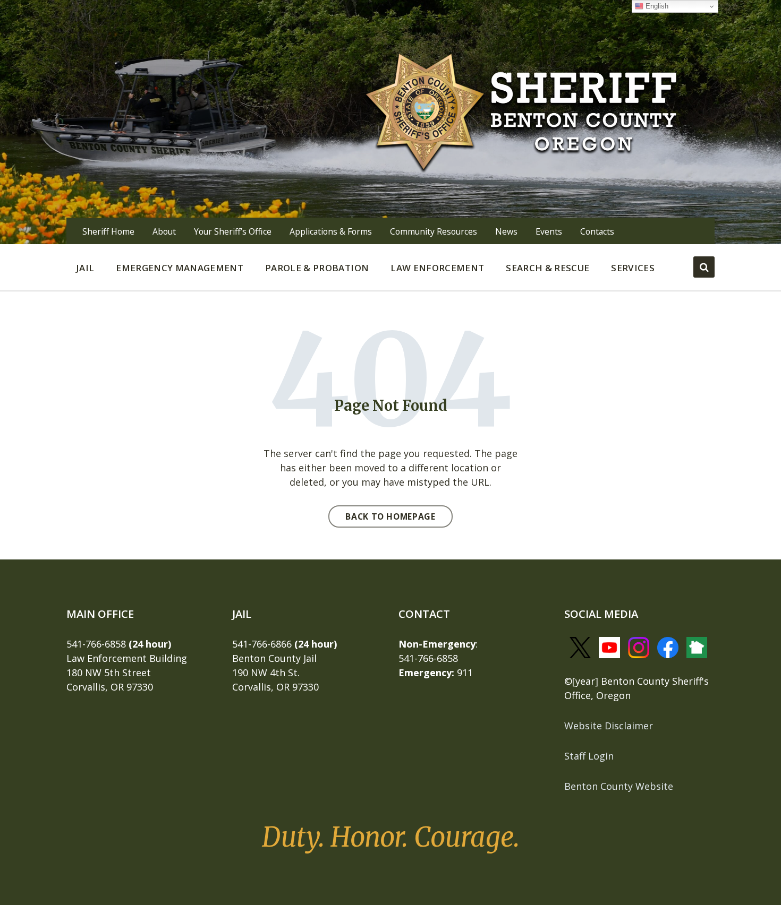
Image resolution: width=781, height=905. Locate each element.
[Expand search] (704, 267)
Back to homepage (390, 516)
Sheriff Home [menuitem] (108, 231)
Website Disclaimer (608, 725)
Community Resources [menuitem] (433, 231)
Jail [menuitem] (85, 268)
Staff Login (589, 755)
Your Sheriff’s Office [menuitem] (232, 231)
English (655, 6)
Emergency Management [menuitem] (179, 268)
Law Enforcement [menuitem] (437, 268)
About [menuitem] (164, 231)
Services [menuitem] (633, 268)
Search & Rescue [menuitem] (547, 268)
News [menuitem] (506, 231)
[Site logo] (521, 110)
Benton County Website (618, 786)
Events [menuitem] (549, 231)
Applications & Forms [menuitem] (331, 231)
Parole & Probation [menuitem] (317, 268)
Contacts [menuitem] (597, 231)
